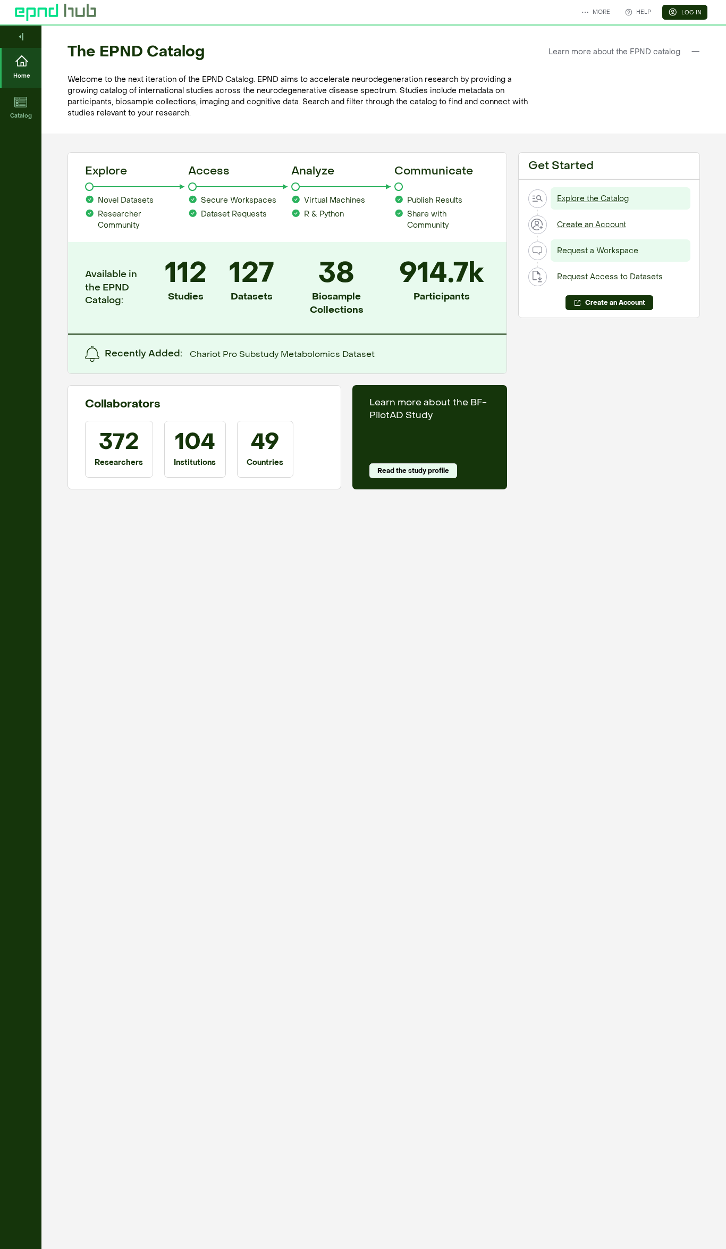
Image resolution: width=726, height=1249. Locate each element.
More (601, 12)
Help (643, 12)
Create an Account (591, 225)
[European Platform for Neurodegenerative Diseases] (55, 12)
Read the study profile (413, 471)
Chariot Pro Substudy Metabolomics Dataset (282, 354)
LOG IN (691, 12)
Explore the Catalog (593, 199)
